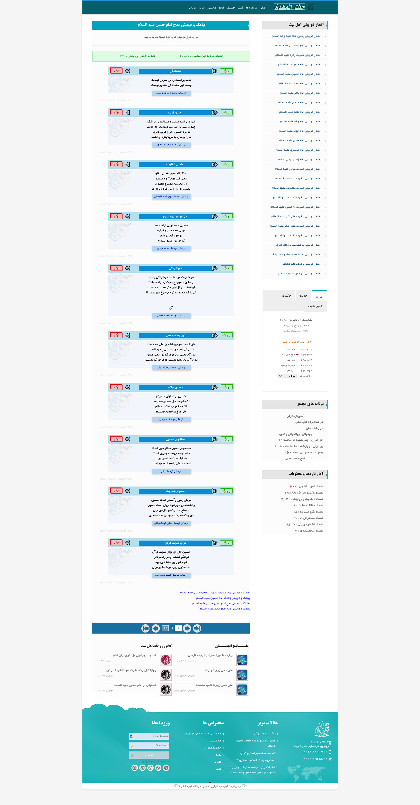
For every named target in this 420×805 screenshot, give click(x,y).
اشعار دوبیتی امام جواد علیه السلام (300, 131)
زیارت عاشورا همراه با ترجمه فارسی (210, 655)
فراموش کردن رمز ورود (155, 761)
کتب (240, 8)
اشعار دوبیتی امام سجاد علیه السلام (300, 83)
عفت (218, 769)
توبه (218, 755)
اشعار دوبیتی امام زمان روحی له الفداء (298, 159)
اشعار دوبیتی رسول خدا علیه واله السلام (296, 36)
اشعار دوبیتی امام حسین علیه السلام (299, 74)
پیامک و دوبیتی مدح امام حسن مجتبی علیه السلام (221, 603)
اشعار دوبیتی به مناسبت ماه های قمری (298, 245)
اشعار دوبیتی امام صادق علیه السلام (299, 102)
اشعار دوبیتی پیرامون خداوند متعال (299, 273)
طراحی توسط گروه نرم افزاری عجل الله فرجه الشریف (210, 786)
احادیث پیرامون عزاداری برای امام (134, 655)
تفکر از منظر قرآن (264, 733)
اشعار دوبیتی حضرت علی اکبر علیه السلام (296, 216)
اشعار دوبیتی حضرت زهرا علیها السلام (298, 55)
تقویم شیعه (315, 306)
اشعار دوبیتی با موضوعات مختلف (301, 264)
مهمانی (217, 762)
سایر (202, 8)
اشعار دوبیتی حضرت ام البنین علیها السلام (296, 207)
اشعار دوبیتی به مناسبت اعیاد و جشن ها (297, 254)
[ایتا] (134, 768)
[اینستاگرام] (150, 768)
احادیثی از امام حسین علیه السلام (135, 685)
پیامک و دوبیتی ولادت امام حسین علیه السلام (223, 598)
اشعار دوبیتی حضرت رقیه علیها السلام (298, 235)
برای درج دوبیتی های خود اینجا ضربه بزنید (171, 37)
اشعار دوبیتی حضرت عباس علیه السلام (298, 169)
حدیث (231, 8)
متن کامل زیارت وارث (219, 670)
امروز (319, 296)
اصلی (263, 8)
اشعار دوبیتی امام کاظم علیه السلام (300, 112)
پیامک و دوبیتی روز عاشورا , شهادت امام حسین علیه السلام (215, 592)
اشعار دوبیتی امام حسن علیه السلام (299, 64)
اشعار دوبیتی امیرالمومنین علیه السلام (298, 45)
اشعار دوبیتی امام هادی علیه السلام (300, 140)
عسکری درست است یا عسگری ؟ (256, 760)
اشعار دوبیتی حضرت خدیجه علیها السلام (297, 197)
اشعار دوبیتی (216, 8)
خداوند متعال (213, 747)
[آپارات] (142, 768)
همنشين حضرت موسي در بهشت (202, 733)
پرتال (192, 8)
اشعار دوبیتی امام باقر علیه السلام (300, 93)
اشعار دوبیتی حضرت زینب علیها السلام (298, 178)
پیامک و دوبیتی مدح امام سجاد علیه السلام (225, 608)
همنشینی (215, 740)
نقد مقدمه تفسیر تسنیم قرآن (257, 753)
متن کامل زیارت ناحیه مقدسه (214, 685)
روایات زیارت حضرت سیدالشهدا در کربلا (130, 670)
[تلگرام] (166, 768)
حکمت (286, 295)
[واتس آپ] (158, 768)
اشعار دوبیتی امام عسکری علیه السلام (298, 150)
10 (228, 336)
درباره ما (251, 8)
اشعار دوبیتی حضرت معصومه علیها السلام (296, 188)
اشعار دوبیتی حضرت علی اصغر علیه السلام (295, 226)
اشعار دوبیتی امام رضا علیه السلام (300, 121)
